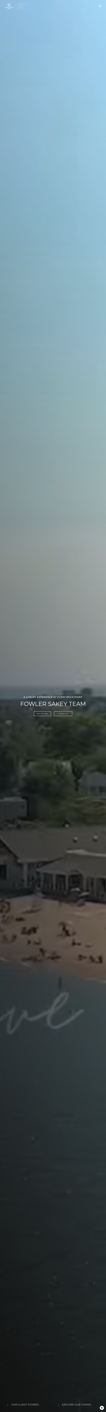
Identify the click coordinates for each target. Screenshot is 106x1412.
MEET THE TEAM (42, 713)
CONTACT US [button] (63, 713)
